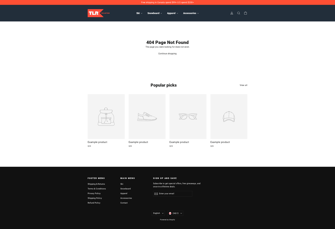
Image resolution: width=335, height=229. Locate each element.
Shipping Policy (95, 198)
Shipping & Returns (96, 184)
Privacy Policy (94, 193)
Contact (124, 203)
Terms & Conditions (97, 189)
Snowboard (153, 13)
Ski (138, 13)
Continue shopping (167, 53)
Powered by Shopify (167, 220)
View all (243, 85)
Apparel (171, 13)
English (156, 213)
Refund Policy (94, 203)
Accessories (190, 13)
